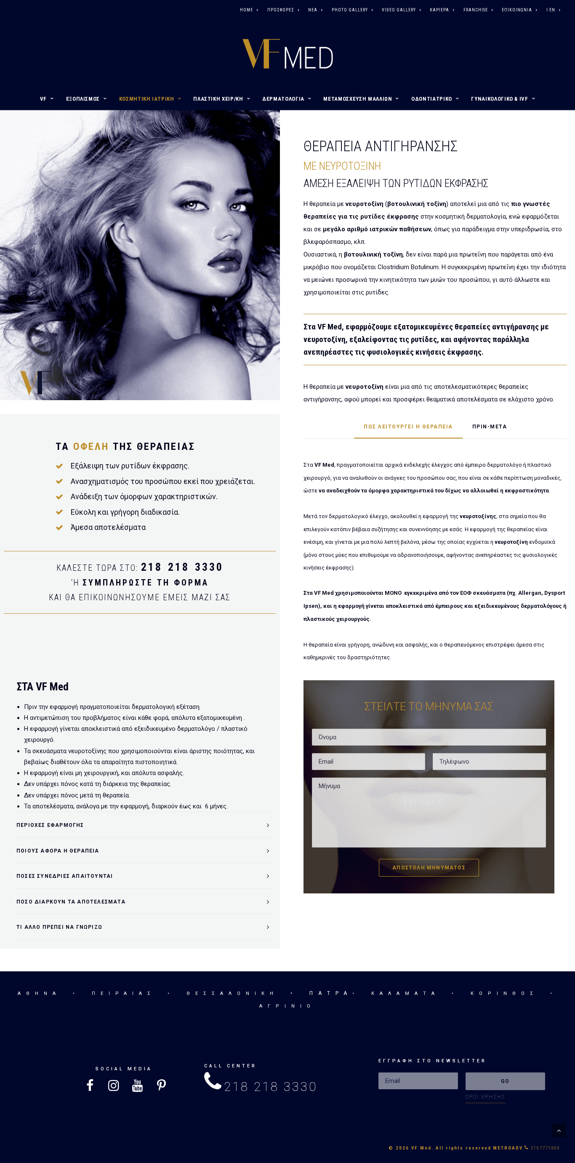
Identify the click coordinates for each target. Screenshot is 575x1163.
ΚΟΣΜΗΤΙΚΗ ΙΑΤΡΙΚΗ (146, 99)
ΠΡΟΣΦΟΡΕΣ (280, 10)
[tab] (144, 825)
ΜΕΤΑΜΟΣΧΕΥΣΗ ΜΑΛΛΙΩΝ (357, 99)
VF (43, 99)
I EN (550, 10)
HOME (246, 10)
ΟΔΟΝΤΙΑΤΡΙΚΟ (431, 99)
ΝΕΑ (312, 10)
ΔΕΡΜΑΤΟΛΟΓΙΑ (283, 99)
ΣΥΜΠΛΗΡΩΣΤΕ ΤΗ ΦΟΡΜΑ (146, 582)
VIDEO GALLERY (399, 10)
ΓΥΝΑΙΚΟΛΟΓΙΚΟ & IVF (499, 99)
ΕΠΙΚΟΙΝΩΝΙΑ (517, 10)
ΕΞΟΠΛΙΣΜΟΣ (83, 99)
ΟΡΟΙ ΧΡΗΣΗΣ (486, 1097)
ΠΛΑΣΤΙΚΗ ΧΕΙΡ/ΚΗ (218, 99)
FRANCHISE (475, 10)
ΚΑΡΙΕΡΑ (439, 10)
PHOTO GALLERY (350, 10)
